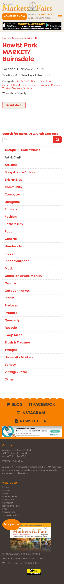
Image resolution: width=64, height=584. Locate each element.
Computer (12, 194)
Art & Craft (30, 38)
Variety (27, 88)
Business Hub (9, 496)
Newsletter (33, 421)
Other (9, 379)
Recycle (56, 85)
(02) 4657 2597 (14, 460)
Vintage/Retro (16, 372)
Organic (11, 283)
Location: (9, 69)
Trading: (8, 75)
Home (6, 38)
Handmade (20, 85)
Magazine (8, 499)
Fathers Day (14, 224)
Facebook (44, 404)
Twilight (11, 350)
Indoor (10, 254)
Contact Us (8, 512)
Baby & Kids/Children (21, 172)
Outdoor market (17, 291)
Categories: (9, 81)
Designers (12, 202)
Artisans (11, 165)
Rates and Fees (11, 505)
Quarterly (12, 320)
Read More (14, 105)
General (7, 85)
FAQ (4, 508)
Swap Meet (13, 335)
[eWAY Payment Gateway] (34, 573)
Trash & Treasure (12, 88)
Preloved (33, 85)
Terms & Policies (11, 515)
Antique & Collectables (22, 150)
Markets (17, 38)
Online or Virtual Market (23, 276)
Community (13, 187)
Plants (9, 298)
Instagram (33, 412)
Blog (17, 404)
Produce (45, 85)
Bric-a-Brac (38, 81)
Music (9, 268)
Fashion (11, 217)
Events (6, 493)
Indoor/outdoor (17, 261)
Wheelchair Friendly (14, 93)
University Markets (19, 357)
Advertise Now (14, 16)
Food (49, 81)
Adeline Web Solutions (27, 563)
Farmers (11, 209)
